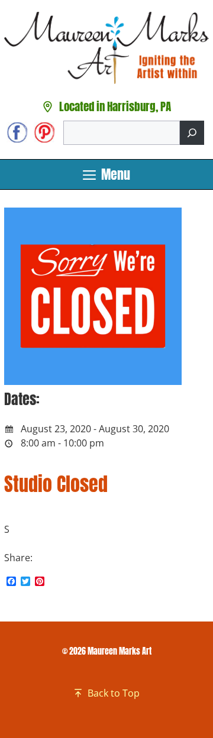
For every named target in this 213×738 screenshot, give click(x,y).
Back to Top (114, 693)
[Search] (192, 133)
